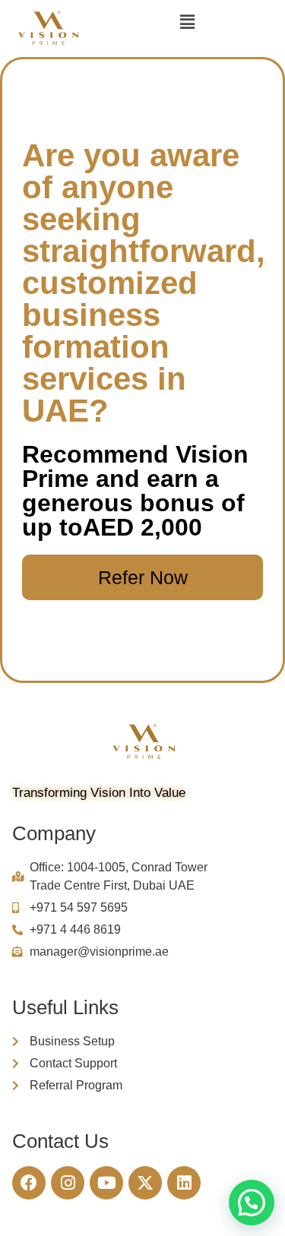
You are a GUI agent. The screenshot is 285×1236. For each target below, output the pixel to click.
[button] (187, 22)
